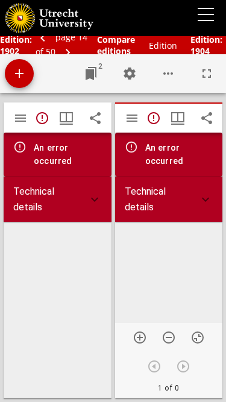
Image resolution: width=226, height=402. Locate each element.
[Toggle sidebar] (20, 118)
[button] (57, 199)
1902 (9, 51)
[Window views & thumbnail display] (66, 118)
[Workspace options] (168, 73)
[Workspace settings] (129, 73)
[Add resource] (19, 73)
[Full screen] (206, 73)
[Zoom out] (168, 337)
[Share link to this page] (95, 118)
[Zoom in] (139, 337)
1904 (200, 51)
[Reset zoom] (197, 337)
